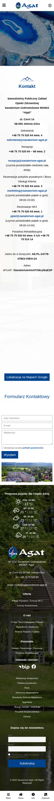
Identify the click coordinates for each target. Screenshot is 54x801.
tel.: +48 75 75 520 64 (27, 577)
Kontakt (27, 86)
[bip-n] (24, 667)
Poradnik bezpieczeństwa (27, 711)
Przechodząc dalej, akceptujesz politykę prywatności (23, 756)
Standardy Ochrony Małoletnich (27, 697)
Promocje (37, 648)
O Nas (14, 622)
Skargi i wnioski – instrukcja (27, 707)
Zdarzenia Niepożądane (27, 692)
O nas (27, 615)
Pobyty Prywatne (20, 601)
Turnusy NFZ (36, 601)
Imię (10, 735)
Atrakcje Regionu (23, 631)
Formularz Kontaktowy (27, 396)
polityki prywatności (32, 448)
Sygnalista (27, 702)
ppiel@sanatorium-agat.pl (27, 216)
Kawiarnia (33, 627)
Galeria (36, 631)
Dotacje (27, 716)
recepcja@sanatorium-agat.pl (27, 160)
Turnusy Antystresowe (27, 605)
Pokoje (39, 622)
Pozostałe (27, 641)
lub (27, 235)
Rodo (27, 688)
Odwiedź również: (27, 660)
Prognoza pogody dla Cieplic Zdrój (27, 493)
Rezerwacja (26, 648)
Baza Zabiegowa (27, 622)
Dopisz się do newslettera (27, 727)
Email (10, 745)
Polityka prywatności (27, 683)
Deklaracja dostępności (27, 678)
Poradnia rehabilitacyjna (27, 653)
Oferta (27, 594)
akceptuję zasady (23, 448)
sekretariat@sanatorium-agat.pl (27, 139)
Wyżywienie (21, 627)
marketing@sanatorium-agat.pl (27, 190)
